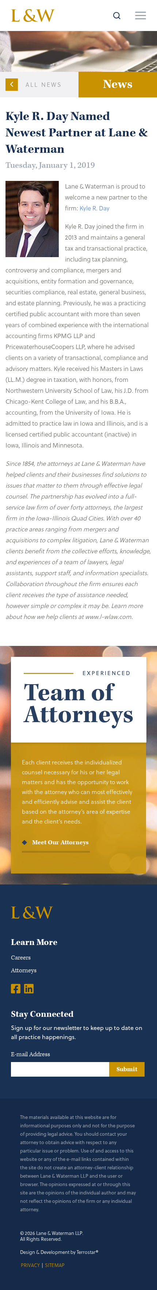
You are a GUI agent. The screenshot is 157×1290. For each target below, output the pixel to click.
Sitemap (55, 1265)
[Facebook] (15, 988)
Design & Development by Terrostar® (59, 1251)
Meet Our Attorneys (60, 842)
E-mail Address (30, 1054)
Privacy (30, 1265)
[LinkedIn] (29, 988)
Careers (21, 958)
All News (44, 84)
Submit (126, 1069)
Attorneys (24, 970)
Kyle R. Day (95, 208)
